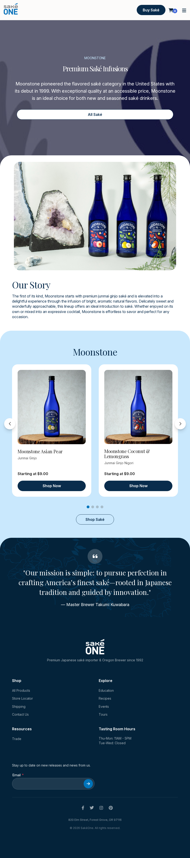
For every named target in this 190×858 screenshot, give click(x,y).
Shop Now (52, 485)
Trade (16, 739)
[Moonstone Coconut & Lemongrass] (138, 407)
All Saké (95, 114)
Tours (103, 714)
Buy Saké (151, 10)
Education (106, 690)
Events (104, 706)
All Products (21, 690)
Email (16, 775)
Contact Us (20, 714)
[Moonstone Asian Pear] (52, 407)
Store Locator (22, 698)
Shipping (18, 706)
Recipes (105, 698)
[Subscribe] (88, 783)
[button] (184, 10)
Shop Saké (95, 519)
